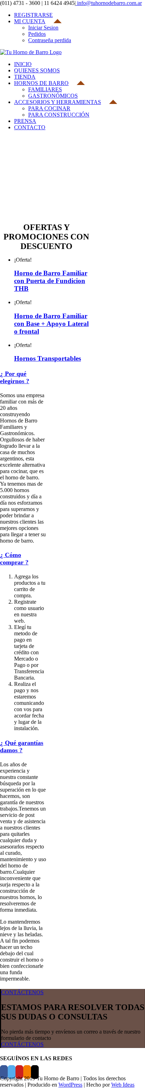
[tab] (14, 377)
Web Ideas (122, 1085)
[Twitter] (11, 1072)
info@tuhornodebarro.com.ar (109, 3)
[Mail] (35, 1072)
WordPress (70, 1085)
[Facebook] (4, 1072)
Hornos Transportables (47, 358)
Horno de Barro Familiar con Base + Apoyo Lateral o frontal (51, 323)
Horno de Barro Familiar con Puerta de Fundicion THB (50, 280)
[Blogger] (27, 1072)
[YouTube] (19, 1072)
